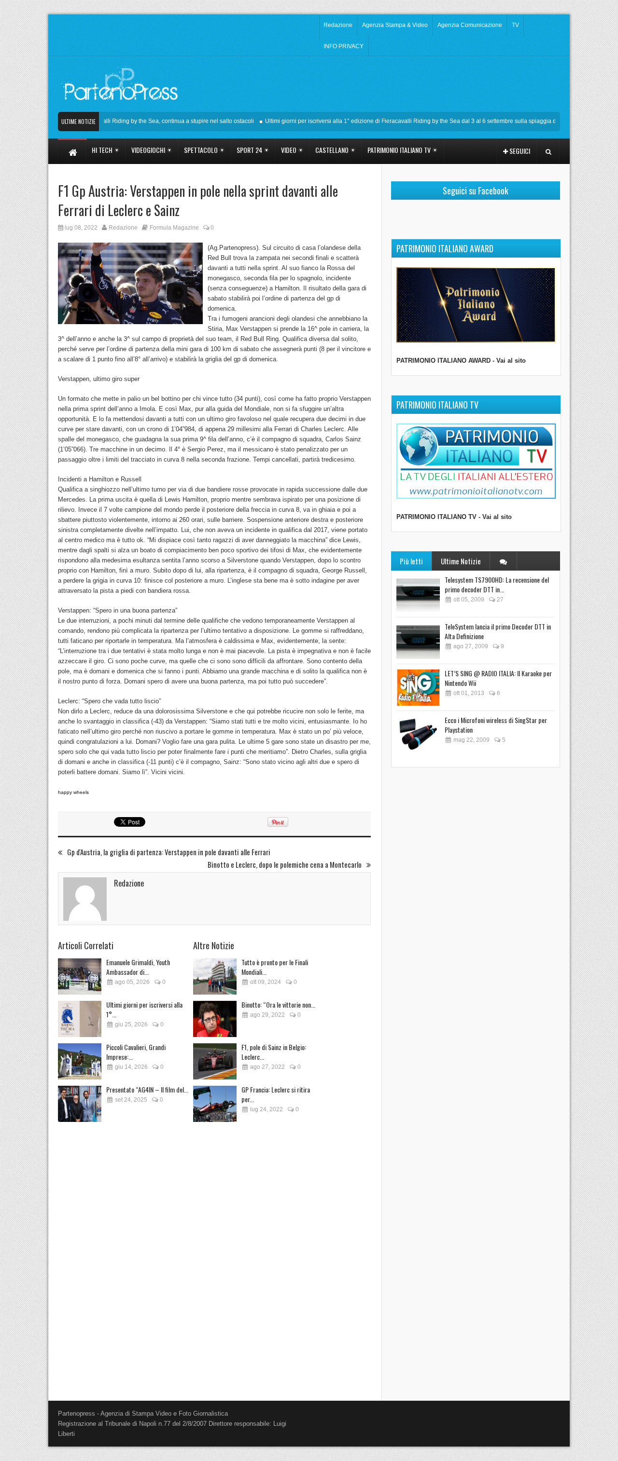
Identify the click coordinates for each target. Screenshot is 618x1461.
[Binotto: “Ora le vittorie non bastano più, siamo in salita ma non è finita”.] (215, 1019)
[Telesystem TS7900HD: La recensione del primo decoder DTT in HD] (418, 594)
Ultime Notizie (461, 561)
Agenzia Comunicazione (469, 25)
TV (515, 25)
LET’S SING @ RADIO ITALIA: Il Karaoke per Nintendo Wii (498, 678)
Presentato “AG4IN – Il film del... (147, 1089)
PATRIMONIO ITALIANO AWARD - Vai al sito (461, 360)
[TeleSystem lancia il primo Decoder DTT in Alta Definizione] (418, 641)
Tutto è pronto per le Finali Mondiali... (274, 967)
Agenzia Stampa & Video (395, 25)
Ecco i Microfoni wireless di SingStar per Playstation (496, 725)
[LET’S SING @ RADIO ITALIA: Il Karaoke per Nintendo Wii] (418, 687)
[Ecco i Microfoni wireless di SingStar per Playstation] (418, 734)
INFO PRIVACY (343, 46)
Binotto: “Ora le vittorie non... (278, 1004)
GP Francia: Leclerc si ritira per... (275, 1094)
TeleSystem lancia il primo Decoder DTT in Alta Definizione (498, 631)
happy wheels (73, 792)
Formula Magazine (174, 227)
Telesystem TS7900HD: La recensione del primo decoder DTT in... (497, 584)
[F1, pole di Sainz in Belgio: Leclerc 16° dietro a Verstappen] (215, 1061)
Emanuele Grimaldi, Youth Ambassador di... (138, 967)
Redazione (337, 25)
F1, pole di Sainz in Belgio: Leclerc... (273, 1052)
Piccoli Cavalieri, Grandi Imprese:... (136, 1052)
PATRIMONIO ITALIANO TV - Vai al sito (454, 516)
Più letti (411, 561)
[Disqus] (214, 1258)
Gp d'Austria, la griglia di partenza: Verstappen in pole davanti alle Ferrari (168, 852)
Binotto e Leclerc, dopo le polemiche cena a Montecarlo (285, 865)
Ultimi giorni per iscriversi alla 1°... (144, 1009)
